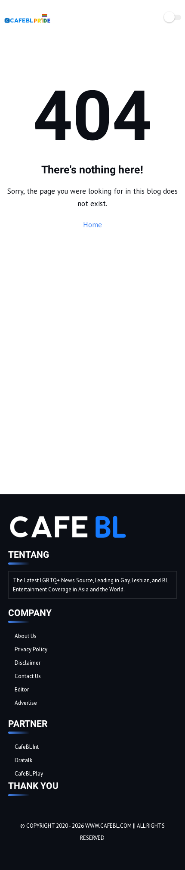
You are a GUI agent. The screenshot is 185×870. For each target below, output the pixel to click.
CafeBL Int (27, 747)
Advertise (26, 703)
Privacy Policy (31, 649)
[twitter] (26, 853)
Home (92, 224)
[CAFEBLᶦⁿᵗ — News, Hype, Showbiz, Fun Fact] (27, 23)
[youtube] (49, 853)
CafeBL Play (29, 773)
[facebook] (15, 853)
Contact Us (28, 676)
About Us (26, 636)
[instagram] (38, 853)
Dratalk (23, 760)
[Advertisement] (92, 380)
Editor (22, 689)
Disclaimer (27, 662)
